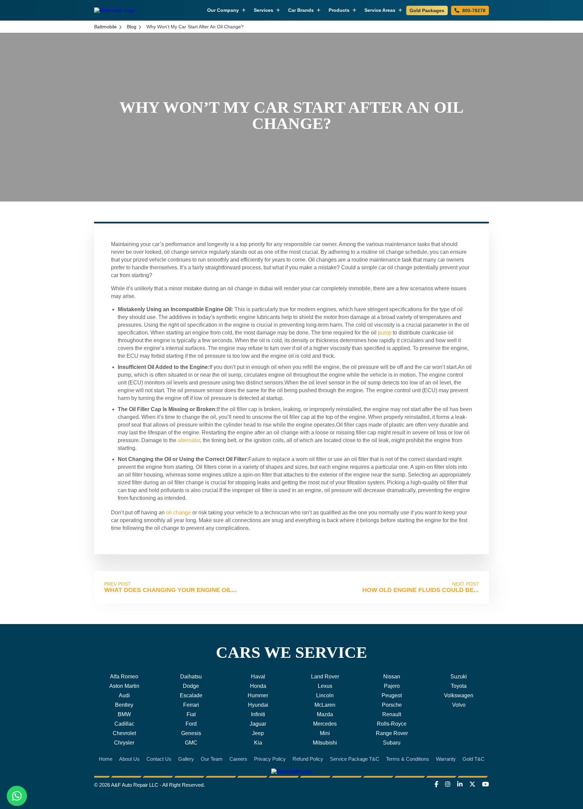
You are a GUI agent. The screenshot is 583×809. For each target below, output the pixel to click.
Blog (131, 26)
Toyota (459, 686)
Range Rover (392, 733)
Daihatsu (191, 676)
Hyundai (258, 705)
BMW (124, 714)
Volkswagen (458, 695)
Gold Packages (427, 10)
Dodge (191, 686)
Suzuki (458, 676)
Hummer (258, 695)
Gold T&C (473, 759)
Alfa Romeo (124, 676)
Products (340, 10)
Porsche (392, 705)
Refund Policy (308, 759)
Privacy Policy (270, 759)
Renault (391, 714)
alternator (189, 440)
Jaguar (258, 724)
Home (105, 759)
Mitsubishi (325, 743)
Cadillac (124, 724)
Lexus (325, 686)
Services (264, 10)
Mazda (325, 714)
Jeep (258, 733)
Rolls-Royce (392, 724)
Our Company (223, 10)
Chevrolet (124, 733)
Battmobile (105, 26)
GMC (191, 743)
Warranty (446, 759)
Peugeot (392, 695)
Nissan (391, 676)
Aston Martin (124, 686)
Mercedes (325, 724)
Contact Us (158, 759)
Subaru (391, 743)
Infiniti (258, 714)
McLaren (324, 705)
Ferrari (191, 705)
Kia (258, 743)
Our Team (212, 759)
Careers (238, 759)
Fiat (191, 714)
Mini (325, 733)
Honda (258, 686)
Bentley (124, 705)
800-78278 (473, 10)
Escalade (191, 695)
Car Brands (301, 10)
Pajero (392, 686)
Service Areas (380, 10)
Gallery (186, 759)
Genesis (191, 733)
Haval (258, 676)
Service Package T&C (354, 759)
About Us (129, 759)
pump (384, 332)
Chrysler (124, 743)
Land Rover (325, 676)
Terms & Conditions (407, 759)
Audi (124, 695)
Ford (191, 724)
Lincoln (325, 695)
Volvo (459, 705)
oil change (178, 512)
